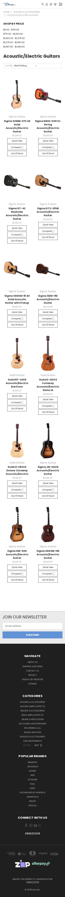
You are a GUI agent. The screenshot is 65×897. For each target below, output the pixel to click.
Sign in (26, 679)
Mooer (32, 770)
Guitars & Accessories (32, 702)
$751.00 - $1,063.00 (13, 33)
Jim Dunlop (32, 766)
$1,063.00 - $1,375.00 (14, 38)
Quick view (17, 140)
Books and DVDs (32, 732)
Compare (16, 147)
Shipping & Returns (32, 666)
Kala (32, 783)
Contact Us (32, 670)
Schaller (32, 779)
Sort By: (9, 65)
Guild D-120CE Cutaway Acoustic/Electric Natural (48, 385)
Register (38, 679)
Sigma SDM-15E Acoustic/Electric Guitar (48, 299)
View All (32, 805)
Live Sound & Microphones (32, 723)
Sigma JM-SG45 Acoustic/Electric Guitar (48, 470)
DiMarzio (32, 762)
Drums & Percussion (33, 719)
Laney (32, 788)
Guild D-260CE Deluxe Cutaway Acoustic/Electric (17, 470)
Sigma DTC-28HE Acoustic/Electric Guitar (48, 212)
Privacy (32, 675)
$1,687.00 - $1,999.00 (14, 46)
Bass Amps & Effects (33, 715)
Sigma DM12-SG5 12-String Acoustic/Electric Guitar (48, 126)
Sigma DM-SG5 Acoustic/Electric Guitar (17, 554)
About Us (33, 662)
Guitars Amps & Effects (32, 706)
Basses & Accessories (32, 710)
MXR (32, 775)
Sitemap (32, 683)
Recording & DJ (32, 728)
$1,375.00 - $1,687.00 (13, 42)
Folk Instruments (32, 741)
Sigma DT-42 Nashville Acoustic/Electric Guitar (17, 214)
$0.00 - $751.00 (11, 29)
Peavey (32, 801)
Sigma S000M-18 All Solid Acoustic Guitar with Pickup (17, 299)
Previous (5, 894)
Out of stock (17, 153)
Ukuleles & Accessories (32, 736)
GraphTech (32, 796)
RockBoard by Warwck (32, 792)
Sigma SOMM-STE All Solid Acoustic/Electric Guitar (17, 126)
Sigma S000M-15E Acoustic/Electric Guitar (47, 554)
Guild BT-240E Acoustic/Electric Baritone (17, 383)
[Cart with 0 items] (55, 4)
